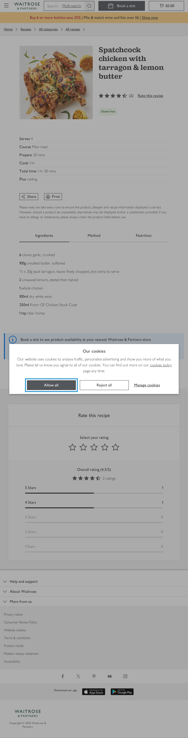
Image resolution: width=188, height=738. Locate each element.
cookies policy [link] (161, 365)
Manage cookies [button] (147, 385)
